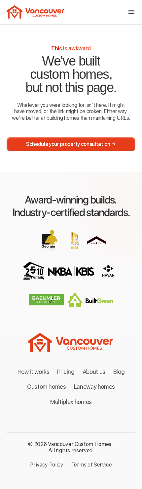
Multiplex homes (71, 401)
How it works (34, 371)
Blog (119, 371)
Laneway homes (94, 386)
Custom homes (46, 386)
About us (94, 371)
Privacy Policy (46, 465)
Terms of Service (91, 465)
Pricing (65, 371)
